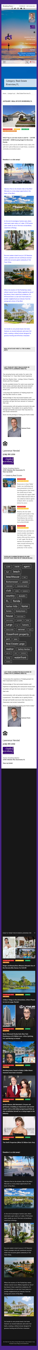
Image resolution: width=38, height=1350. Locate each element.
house (9, 616)
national (21, 629)
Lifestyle (17, 129)
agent (27, 566)
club (8, 590)
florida (16, 601)
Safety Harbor (24, 649)
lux (17, 625)
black (25, 577)
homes (9, 611)
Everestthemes (25, 1343)
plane (15, 639)
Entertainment (8, 129)
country (10, 595)
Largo (9, 624)
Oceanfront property (17, 634)
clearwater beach (22, 586)
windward (8, 661)
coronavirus (25, 591)
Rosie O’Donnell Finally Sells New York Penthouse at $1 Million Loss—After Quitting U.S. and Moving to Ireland (18, 1036)
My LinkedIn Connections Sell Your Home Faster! (26, 54)
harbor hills (11, 606)
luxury (25, 624)
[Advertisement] (16, 401)
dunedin (22, 596)
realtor (10, 649)
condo (17, 591)
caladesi (25, 582)
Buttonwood (12, 581)
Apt (7, 572)
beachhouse (12, 576)
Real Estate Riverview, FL (10, 131)
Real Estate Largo (15, 643)
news (30, 629)
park (8, 639)
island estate (20, 616)
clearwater (9, 586)
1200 (8, 566)
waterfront (20, 657)
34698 (16, 566)
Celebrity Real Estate (23, 481)
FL (7, 601)
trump (8, 658)
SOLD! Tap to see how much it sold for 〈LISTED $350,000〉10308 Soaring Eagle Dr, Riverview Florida (19, 140)
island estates (9, 620)
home (25, 606)
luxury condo (10, 629)
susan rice (8, 653)
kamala (27, 620)
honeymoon (20, 611)
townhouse (23, 653)
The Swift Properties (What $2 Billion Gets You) (19, 1142)
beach (16, 571)
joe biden (19, 620)
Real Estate (26, 129)
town (16, 653)
